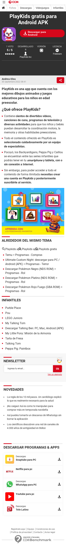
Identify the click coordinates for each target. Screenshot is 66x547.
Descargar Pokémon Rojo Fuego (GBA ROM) (32, 287)
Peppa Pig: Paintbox (17, 348)
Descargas (26, 7)
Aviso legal (50, 532)
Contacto (38, 532)
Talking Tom (13, 343)
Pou (7, 313)
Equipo (30, 529)
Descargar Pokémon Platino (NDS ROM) (30, 278)
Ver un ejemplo (55, 374)
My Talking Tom (15, 323)
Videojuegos (42, 7)
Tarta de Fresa (14, 338)
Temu (8, 255)
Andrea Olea (9, 79)
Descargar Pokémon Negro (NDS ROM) (29, 269)
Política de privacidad (21, 532)
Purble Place (13, 308)
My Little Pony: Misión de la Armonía (28, 333)
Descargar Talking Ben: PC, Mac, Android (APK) (34, 328)
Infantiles (58, 7)
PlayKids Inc (26, 57)
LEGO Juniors (13, 318)
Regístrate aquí (18, 529)
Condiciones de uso (45, 529)
